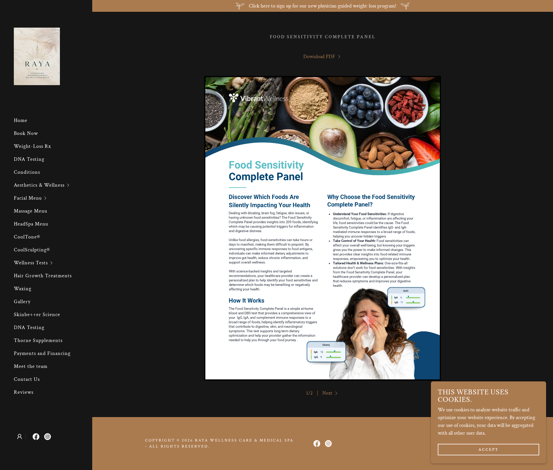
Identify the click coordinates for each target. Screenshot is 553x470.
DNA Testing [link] (29, 159)
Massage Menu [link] (30, 211)
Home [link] (20, 120)
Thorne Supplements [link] (38, 340)
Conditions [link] (27, 172)
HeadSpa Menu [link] (31, 224)
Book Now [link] (26, 133)
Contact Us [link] (27, 379)
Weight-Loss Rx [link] (32, 146)
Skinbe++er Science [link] (37, 314)
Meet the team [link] (31, 366)
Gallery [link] (22, 301)
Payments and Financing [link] (42, 353)
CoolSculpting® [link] (32, 250)
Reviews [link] (23, 392)
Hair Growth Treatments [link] (43, 275)
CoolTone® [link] (27, 237)
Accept (488, 449)
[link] (37, 56)
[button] (53, 185)
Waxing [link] (22, 288)
